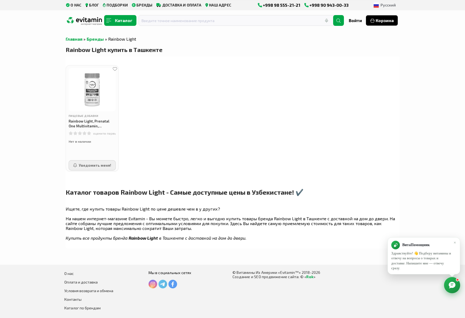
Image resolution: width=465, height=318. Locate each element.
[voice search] (326, 20)
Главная (74, 38)
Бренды (95, 38)
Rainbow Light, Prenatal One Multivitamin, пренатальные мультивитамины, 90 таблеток (89, 123)
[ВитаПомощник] (452, 285)
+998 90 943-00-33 (328, 5)
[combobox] (239, 20)
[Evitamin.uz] (84, 22)
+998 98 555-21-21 (281, 5)
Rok (309, 276)
